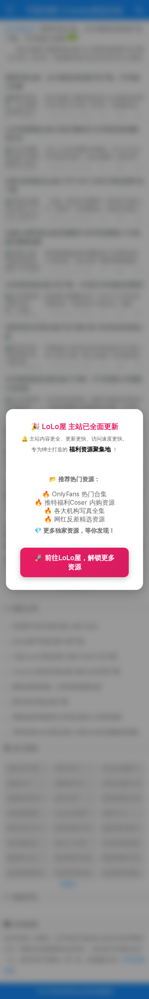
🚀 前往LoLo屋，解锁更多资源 (75, 562)
